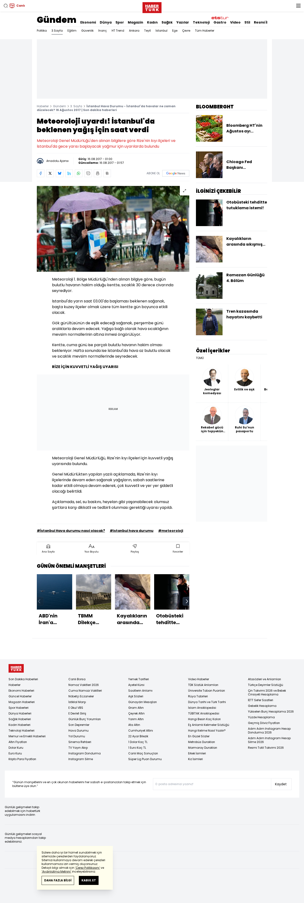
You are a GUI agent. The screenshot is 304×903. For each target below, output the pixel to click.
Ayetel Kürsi (136, 685)
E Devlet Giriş (77, 713)
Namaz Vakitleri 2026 (83, 685)
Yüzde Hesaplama (261, 717)
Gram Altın (136, 708)
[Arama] (5, 5)
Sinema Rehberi (79, 742)
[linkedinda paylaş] (69, 173)
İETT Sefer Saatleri (260, 700)
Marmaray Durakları (202, 748)
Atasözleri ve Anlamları (264, 679)
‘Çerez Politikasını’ (87, 868)
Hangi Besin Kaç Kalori (204, 719)
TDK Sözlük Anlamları (203, 685)
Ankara (134, 31)
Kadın (152, 22)
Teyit (147, 31)
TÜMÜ (200, 358)
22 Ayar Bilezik (138, 736)
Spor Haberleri (18, 708)
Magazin (135, 22)
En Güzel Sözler (198, 736)
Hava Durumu (78, 730)
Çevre (186, 31)
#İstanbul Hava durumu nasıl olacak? (71, 530)
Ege (174, 31)
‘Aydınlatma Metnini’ (56, 871)
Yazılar (182, 22)
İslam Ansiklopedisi (202, 708)
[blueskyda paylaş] (59, 173)
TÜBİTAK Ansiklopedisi (203, 713)
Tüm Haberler (204, 31)
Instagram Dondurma (84, 753)
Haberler (43, 106)
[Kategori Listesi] (298, 5)
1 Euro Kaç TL (137, 748)
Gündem (56, 20)
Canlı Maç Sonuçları (143, 753)
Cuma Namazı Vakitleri (85, 691)
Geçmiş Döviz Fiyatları (264, 723)
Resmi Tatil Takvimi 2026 (266, 748)
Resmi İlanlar (265, 22)
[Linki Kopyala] (107, 173)
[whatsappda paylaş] (78, 173)
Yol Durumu (76, 736)
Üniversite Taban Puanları (206, 691)
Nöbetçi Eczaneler (81, 696)
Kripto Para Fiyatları (22, 759)
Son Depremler (78, 725)
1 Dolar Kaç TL (137, 742)
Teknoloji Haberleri (21, 730)
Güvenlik (87, 31)
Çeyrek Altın (136, 713)
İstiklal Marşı (77, 702)
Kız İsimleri (195, 759)
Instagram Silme (80, 759)
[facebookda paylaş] (40, 173)
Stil (247, 22)
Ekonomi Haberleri (21, 691)
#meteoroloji (170, 530)
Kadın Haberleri (19, 725)
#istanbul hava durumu (131, 530)
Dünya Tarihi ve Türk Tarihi (207, 702)
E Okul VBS (75, 708)
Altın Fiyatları (18, 742)
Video (235, 22)
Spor (119, 22)
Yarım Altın (136, 719)
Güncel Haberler (20, 696)
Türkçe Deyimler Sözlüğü (265, 685)
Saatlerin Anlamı (140, 691)
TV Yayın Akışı (78, 748)
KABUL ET (88, 880)
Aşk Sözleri (135, 696)
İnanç (102, 31)
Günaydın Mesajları (142, 702)
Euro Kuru (15, 753)
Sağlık (167, 22)
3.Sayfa (57, 31)
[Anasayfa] (16, 668)
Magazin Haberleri (22, 702)
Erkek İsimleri (197, 753)
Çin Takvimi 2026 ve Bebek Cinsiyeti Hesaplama (267, 692)
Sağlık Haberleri (20, 719)
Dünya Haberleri (20, 713)
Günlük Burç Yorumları (84, 719)
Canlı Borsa (77, 679)
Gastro (220, 22)
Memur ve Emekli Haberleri (27, 736)
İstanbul (161, 31)
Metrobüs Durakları (201, 742)
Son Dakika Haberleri (23, 679)
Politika (42, 31)
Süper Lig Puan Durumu (145, 759)
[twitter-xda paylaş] (50, 173)
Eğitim (71, 31)
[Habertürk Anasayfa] (152, 6)
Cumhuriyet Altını (140, 730)
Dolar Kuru (16, 748)
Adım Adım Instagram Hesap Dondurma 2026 (269, 730)
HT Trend (118, 31)
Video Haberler (198, 679)
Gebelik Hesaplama (262, 706)
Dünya (106, 22)
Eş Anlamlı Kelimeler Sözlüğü (208, 725)
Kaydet (281, 784)
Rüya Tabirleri (198, 696)
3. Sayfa (76, 106)
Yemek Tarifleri (138, 679)
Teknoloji (201, 22)
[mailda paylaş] (88, 173)
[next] (187, 601)
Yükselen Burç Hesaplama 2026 (271, 711)
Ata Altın (134, 725)
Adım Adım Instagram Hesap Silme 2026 (269, 740)
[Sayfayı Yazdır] (97, 173)
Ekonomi (88, 22)
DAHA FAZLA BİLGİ (57, 880)
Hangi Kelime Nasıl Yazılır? (207, 730)
